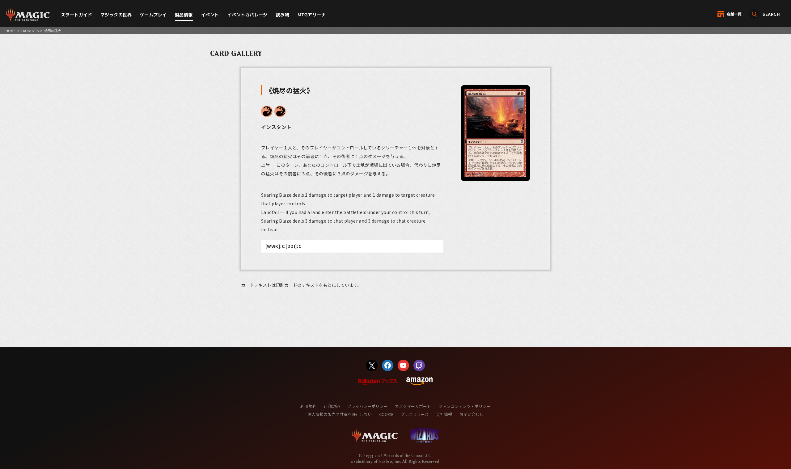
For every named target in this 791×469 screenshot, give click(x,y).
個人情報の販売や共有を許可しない (339, 414)
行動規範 (332, 406)
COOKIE (386, 414)
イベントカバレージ (247, 15)
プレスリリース (415, 414)
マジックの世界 (116, 15)
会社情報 (444, 414)
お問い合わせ (471, 414)
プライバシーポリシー (367, 406)
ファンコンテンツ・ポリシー (464, 406)
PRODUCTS (30, 30)
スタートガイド (76, 15)
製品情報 (184, 15)
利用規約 (308, 406)
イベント (210, 15)
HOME (10, 30)
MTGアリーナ (312, 15)
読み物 (282, 15)
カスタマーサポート (413, 406)
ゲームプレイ (153, 15)
